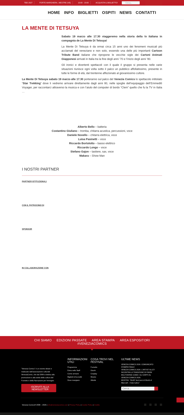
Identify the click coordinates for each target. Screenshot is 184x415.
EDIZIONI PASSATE (72, 340)
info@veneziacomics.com (58, 405)
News (126, 12)
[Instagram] (154, 3)
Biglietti (88, 12)
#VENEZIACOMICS (92, 343)
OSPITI (109, 12)
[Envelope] (161, 405)
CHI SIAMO (43, 340)
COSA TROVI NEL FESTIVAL (102, 361)
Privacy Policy (74, 405)
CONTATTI (146, 12)
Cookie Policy (87, 405)
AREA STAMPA (103, 340)
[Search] (156, 388)
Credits (97, 405)
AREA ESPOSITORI (135, 340)
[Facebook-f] (148, 3)
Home (54, 12)
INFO (69, 12)
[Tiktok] (159, 3)
